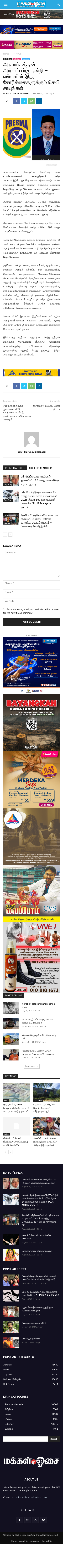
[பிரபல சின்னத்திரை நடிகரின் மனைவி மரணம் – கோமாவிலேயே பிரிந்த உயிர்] (11, 1280)
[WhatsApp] (31, 101)
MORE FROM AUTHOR (40, 468)
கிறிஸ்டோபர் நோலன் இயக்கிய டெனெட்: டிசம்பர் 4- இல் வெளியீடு (15, 1141)
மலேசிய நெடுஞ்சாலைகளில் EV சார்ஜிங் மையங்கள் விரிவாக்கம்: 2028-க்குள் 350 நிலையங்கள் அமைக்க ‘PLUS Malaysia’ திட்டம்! (39, 500)
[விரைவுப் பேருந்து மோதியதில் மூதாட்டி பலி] (11, 1039)
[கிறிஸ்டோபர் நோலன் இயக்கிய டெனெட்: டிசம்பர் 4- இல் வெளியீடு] (16, 1126)
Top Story (8, 484)
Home (6, 53)
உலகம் (6, 1100)
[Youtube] (43, 1520)
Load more (30, 1066)
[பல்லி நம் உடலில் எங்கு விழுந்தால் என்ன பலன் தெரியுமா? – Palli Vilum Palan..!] (11, 1296)
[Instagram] (27, 1520)
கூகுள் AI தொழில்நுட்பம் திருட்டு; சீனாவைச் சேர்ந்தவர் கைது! (44, 1108)
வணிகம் (26, 59)
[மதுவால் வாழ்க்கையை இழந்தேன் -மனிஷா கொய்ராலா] (11, 1311)
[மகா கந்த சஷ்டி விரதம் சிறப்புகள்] (11, 1255)
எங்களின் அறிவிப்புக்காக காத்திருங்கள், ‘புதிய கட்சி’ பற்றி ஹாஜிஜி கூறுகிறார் (45, 1141)
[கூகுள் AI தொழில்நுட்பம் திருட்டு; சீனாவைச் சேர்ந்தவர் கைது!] (46, 1092)
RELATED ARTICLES (15, 468)
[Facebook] (16, 101)
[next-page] (10, 535)
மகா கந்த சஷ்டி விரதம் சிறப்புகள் (37, 1251)
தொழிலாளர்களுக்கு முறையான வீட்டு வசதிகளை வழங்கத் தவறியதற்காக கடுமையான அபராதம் (17, 412)
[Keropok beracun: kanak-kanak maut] (11, 1008)
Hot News (16, 53)
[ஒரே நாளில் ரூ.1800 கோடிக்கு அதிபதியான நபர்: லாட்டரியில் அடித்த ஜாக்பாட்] (16, 1092)
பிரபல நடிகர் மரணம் (31, 1338)
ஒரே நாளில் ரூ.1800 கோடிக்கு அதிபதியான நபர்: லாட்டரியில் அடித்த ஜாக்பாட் (16, 1108)
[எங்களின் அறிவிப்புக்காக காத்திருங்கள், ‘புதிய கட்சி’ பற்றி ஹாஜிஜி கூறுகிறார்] (46, 1126)
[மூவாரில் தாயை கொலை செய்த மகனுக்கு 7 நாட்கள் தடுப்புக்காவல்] (11, 1054)
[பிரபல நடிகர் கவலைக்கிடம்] (11, 1327)
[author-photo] (31, 447)
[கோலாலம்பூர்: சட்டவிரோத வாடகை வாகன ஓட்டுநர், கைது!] (11, 1023)
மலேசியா (17, 59)
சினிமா (6, 1134)
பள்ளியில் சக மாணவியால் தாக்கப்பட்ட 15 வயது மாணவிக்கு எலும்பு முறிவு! (40, 480)
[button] (5, 4)
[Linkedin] (39, 101)
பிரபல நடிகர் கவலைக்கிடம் (34, 1323)
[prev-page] (5, 535)
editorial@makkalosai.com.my (31, 1497)
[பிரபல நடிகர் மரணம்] (11, 1342)
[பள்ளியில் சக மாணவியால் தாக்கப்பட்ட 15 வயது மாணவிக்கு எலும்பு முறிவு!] (11, 480)
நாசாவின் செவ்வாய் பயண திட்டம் (46, 407)
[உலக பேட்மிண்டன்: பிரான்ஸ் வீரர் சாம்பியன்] (11, 1239)
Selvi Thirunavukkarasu (17, 93)
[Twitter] (24, 101)
